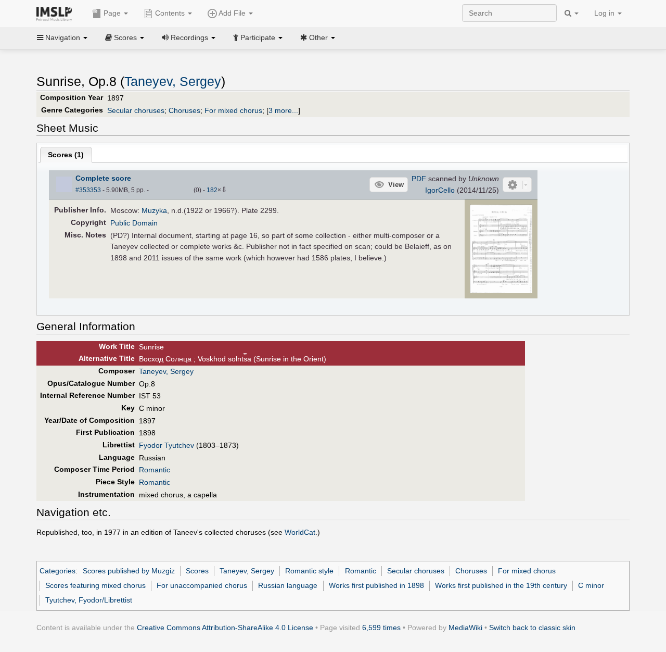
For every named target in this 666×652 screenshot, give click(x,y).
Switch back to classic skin (532, 627)
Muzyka (154, 210)
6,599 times (381, 627)
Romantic (154, 470)
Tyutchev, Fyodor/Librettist (88, 600)
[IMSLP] (56, 13)
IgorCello (440, 190)
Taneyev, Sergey (172, 81)
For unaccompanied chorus (202, 585)
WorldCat (300, 532)
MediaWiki (465, 627)
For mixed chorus (233, 110)
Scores (197, 571)
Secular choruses (135, 110)
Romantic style (309, 571)
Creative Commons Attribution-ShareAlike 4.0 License (225, 627)
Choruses (184, 110)
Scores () (66, 155)
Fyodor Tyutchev (166, 445)
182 (212, 190)
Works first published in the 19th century (501, 585)
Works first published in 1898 (376, 585)
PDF (419, 178)
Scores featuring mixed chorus (95, 585)
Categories (57, 571)
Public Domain (134, 223)
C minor (591, 585)
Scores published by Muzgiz (129, 571)
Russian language (287, 585)
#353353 (88, 190)
